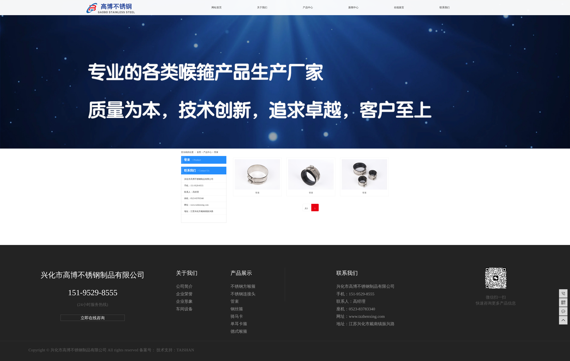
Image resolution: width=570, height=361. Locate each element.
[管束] (257, 174)
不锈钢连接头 (243, 294)
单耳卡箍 (239, 323)
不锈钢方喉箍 (243, 286)
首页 (199, 152)
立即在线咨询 (93, 318)
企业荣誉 (184, 294)
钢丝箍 (237, 309)
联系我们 (445, 7)
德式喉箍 (239, 331)
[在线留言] (563, 311)
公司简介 (184, 286)
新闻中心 (353, 7)
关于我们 (262, 7)
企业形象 (184, 301)
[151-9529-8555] (563, 293)
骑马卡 (237, 316)
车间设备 (184, 309)
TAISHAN (185, 350)
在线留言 (399, 7)
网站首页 (217, 7)
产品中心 (207, 152)
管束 (216, 152)
